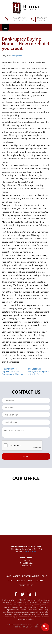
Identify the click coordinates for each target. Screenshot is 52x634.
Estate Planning (30, 576)
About (16, 576)
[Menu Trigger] (5, 27)
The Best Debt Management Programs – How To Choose (38, 371)
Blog (30, 580)
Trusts (11, 580)
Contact (40, 580)
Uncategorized (16, 56)
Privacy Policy (26, 585)
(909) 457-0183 (29, 551)
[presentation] (22, 445)
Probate (21, 580)
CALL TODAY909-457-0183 (42, 19)
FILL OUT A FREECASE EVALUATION (20, 19)
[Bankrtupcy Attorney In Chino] (26, 8)
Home (8, 576)
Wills (44, 576)
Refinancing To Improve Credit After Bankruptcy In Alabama (12, 371)
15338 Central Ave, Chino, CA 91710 (26, 627)
